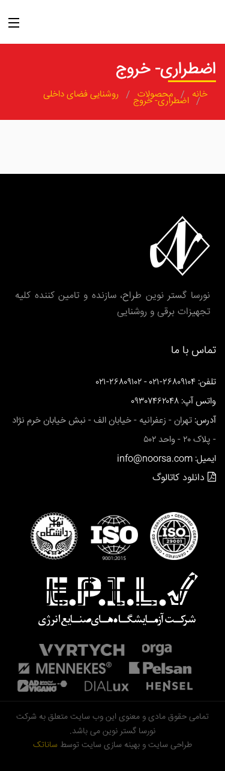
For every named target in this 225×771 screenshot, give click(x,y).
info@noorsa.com (155, 459)
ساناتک (45, 745)
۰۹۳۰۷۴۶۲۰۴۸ (155, 401)
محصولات (155, 95)
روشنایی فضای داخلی (81, 95)
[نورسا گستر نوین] (133, 25)
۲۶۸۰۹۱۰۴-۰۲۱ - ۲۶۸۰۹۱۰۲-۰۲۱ (146, 382)
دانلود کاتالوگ (180, 478)
